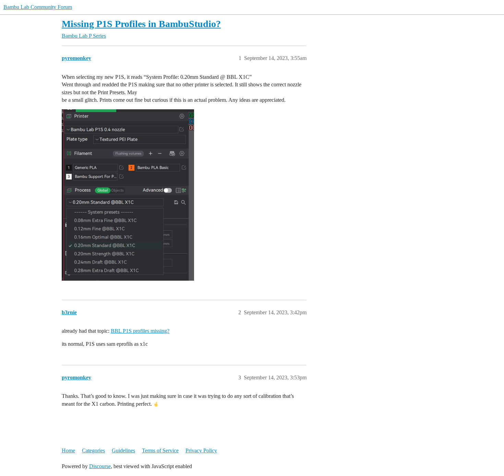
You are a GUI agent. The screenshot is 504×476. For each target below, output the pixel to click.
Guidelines (123, 450)
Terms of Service (160, 450)
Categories (93, 450)
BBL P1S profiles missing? (140, 331)
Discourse (100, 466)
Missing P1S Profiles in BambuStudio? (141, 24)
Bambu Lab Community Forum (37, 7)
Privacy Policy (201, 450)
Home (68, 450)
